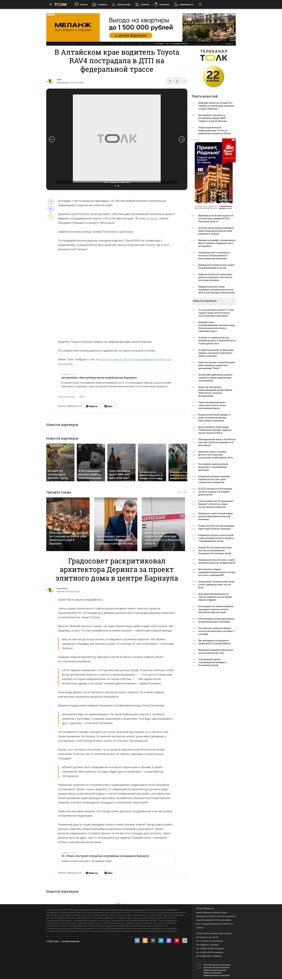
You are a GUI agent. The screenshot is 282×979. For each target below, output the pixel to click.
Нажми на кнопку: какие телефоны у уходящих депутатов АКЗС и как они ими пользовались (216, 289)
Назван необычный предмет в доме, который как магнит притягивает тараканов (214, 417)
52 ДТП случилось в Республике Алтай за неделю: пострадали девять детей (215, 491)
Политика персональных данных (217, 965)
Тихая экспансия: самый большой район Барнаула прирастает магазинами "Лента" (216, 365)
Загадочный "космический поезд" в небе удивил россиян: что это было (216, 584)
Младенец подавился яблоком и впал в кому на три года (215, 651)
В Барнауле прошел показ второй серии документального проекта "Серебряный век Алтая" (215, 538)
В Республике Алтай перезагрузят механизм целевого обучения (216, 620)
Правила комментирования (214, 970)
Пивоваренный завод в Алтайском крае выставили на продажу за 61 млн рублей (217, 442)
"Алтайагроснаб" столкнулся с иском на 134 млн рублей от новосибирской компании (214, 255)
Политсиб (61, 592)
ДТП (82, 397)
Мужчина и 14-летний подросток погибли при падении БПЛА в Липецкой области (163, 538)
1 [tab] (115, 185)
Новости (84, 4)
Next (182, 139)
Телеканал (102, 4)
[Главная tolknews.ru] (61, 4)
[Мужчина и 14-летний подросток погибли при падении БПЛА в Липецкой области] (163, 524)
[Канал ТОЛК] (108, 406)
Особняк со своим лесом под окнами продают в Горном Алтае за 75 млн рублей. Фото (217, 340)
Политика (145, 4)
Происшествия (123, 4)
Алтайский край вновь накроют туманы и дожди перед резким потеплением (215, 377)
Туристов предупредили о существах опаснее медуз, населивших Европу (212, 405)
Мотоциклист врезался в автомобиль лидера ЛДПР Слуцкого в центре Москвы (115, 539)
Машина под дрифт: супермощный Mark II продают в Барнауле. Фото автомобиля (216, 243)
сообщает (152, 218)
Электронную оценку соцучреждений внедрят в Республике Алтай (212, 662)
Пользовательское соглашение (216, 968)
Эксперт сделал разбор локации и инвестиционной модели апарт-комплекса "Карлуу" (216, 230)
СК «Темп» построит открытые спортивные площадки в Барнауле (105, 856)
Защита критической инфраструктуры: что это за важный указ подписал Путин (214, 130)
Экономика (164, 4)
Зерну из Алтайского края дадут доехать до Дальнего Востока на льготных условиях (215, 277)
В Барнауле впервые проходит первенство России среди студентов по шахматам (214, 479)
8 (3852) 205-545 (207, 949)
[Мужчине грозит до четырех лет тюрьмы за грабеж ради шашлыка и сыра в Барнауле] (68, 524)
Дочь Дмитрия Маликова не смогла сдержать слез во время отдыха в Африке (215, 597)
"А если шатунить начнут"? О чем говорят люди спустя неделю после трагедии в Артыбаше (216, 312)
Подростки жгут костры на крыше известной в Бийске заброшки (216, 527)
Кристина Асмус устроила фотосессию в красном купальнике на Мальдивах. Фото (215, 454)
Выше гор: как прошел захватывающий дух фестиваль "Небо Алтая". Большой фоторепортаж (215, 391)
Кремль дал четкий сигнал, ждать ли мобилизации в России (216, 266)
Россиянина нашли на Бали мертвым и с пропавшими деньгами (213, 467)
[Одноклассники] (184, 80)
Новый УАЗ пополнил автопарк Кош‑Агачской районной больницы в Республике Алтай (215, 550)
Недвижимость (186, 4)
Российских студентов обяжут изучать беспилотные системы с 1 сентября (216, 631)
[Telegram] (169, 80)
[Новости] (91, 406)
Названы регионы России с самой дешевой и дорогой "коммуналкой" (217, 561)
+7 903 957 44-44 (207, 941)
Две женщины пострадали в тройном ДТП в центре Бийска (214, 642)
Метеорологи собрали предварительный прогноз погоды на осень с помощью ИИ (216, 572)
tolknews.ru (208, 908)
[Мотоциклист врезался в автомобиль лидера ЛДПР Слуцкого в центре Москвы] (115, 524)
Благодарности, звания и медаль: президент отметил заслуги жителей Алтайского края (216, 609)
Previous (52, 139)
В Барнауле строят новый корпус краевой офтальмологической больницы (215, 516)
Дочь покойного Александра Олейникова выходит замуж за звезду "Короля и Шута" (214, 430)
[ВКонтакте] (176, 80)
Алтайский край (66, 397)
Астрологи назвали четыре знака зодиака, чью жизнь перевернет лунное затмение (216, 353)
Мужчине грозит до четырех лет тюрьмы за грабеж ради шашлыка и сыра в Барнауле (68, 538)
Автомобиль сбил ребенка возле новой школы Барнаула (99, 377)
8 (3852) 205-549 (207, 952)
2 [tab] (118, 185)
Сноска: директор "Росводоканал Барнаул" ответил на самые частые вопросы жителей (215, 504)
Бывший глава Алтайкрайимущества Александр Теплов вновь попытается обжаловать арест (216, 326)
